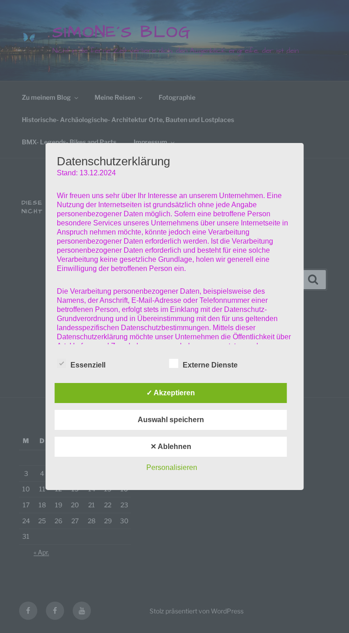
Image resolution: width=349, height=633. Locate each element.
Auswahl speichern (171, 420)
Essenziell (87, 365)
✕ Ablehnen (170, 446)
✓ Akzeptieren (170, 393)
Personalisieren (171, 467)
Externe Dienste (210, 365)
